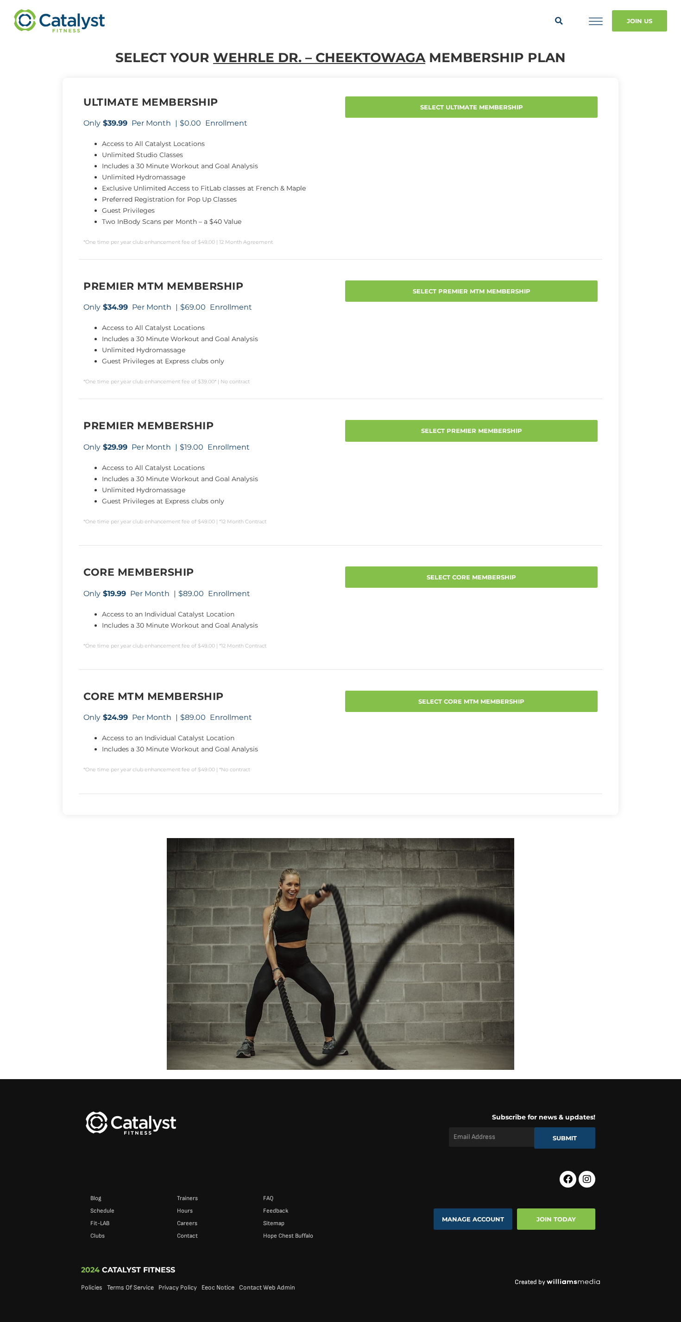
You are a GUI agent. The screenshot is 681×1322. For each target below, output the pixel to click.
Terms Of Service (130, 1287)
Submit (565, 1138)
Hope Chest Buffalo (288, 1235)
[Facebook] (568, 1179)
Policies (91, 1287)
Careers (187, 1223)
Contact (187, 1235)
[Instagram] (587, 1179)
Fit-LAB (99, 1223)
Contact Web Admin (267, 1287)
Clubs (97, 1235)
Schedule (102, 1210)
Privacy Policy (177, 1287)
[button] (559, 21)
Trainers (187, 1198)
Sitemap (273, 1223)
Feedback (275, 1210)
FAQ (268, 1198)
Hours (185, 1210)
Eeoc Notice (218, 1287)
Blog (95, 1198)
